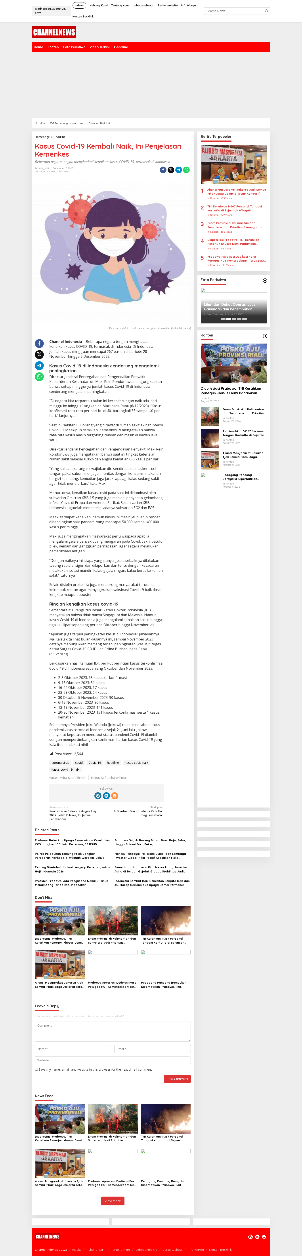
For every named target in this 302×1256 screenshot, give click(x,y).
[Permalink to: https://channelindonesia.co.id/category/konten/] (265, 336)
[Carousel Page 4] (239, 319)
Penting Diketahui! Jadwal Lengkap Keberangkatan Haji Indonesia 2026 (72, 869)
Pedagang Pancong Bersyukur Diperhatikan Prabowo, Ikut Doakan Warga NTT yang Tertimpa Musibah (163, 984)
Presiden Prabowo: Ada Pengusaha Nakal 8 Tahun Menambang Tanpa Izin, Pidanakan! (71, 883)
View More (113, 1201)
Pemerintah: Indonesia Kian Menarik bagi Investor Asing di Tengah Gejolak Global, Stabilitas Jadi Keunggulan (151, 869)
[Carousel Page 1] (223, 319)
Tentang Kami (120, 1249)
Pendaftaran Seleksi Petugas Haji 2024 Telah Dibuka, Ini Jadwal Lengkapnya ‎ (73, 813)
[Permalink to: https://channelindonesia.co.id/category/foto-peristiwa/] (265, 280)
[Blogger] (114, 795)
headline (113, 762)
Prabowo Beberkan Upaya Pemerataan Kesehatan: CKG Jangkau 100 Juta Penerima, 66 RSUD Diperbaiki (72, 842)
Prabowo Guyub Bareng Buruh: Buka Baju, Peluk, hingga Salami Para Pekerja (150, 842)
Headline (40, 171)
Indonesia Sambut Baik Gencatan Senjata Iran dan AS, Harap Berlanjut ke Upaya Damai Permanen (152, 883)
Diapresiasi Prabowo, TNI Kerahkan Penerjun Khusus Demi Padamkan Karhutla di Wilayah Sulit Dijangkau (58, 940)
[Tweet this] (171, 170)
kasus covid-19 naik (65, 769)
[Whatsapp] (186, 170)
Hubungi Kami (96, 1249)
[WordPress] (97, 795)
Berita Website (172, 1249)
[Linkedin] (106, 795)
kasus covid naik (136, 762)
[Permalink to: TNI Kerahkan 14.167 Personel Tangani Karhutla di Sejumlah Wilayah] (166, 920)
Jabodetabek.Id (146, 1249)
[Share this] (163, 170)
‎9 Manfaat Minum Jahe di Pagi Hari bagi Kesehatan (139, 811)
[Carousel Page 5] (244, 319)
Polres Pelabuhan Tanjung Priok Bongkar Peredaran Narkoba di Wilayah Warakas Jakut (69, 855)
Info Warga (196, 1249)
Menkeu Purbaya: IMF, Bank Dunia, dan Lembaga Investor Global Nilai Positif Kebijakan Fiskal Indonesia (150, 856)
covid (79, 762)
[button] (266, 11)
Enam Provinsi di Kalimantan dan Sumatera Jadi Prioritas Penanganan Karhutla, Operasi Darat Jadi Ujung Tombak (112, 940)
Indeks (76, 1249)
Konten (50, 171)
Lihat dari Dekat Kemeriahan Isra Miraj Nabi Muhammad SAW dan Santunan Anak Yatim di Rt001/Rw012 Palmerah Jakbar (232, 307)
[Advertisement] (151, 85)
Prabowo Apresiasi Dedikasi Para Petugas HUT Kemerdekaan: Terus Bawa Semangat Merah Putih (113, 984)
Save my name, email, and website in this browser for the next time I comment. (96, 1069)
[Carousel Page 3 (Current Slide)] (234, 319)
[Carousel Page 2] (228, 319)
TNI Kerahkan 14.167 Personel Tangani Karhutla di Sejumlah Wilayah (162, 940)
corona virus (60, 762)
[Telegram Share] (178, 170)
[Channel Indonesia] (54, 32)
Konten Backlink (220, 1249)
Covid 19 (95, 762)
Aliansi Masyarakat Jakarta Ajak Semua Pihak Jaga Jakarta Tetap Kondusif (59, 984)
